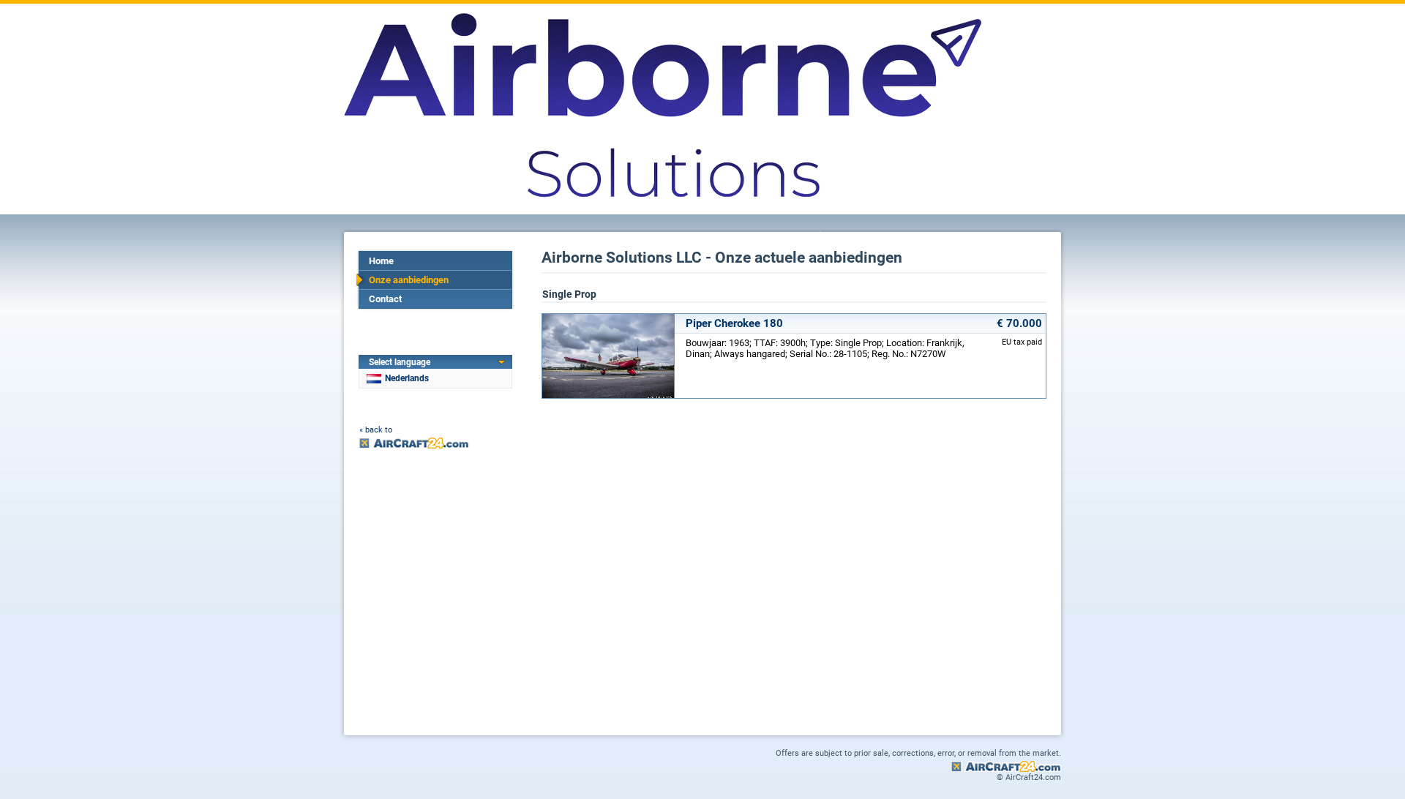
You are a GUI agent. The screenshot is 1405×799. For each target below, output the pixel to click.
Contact (385, 298)
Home (381, 260)
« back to (375, 430)
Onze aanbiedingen (409, 279)
